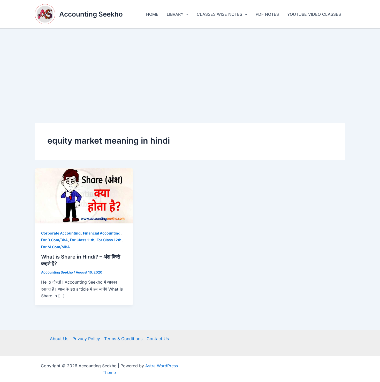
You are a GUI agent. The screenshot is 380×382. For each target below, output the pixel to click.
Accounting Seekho (91, 14)
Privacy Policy (86, 338)
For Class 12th (109, 240)
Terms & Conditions (123, 338)
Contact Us (158, 338)
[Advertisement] (190, 67)
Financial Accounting (101, 233)
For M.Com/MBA (55, 247)
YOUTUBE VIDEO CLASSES (314, 14)
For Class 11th (82, 240)
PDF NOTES (267, 14)
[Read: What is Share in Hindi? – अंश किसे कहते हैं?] (84, 195)
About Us (59, 338)
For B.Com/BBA (54, 240)
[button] (186, 14)
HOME (152, 14)
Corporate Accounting (61, 233)
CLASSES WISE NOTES (219, 14)
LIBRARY (175, 14)
